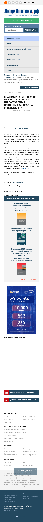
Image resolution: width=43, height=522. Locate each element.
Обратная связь (29, 419)
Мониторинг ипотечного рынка (15, 432)
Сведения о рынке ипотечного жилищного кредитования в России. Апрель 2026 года (21, 206)
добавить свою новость (21, 21)
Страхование (8, 441)
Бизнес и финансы (29, 454)
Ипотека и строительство (9, 450)
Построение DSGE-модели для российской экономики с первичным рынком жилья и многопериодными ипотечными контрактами (21, 254)
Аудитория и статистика (30, 496)
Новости (16, 75)
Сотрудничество (29, 416)
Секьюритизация (10, 454)
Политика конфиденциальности (10, 494)
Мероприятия (28, 465)
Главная (7, 75)
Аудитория (8, 422)
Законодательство (30, 449)
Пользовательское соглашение (10, 498)
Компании (7, 465)
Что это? (20, 473)
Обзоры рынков (10, 435)
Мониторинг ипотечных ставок (15, 430)
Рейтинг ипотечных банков (14, 438)
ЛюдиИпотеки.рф (17, 182)
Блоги (25, 462)
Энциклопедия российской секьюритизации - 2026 (21, 229)
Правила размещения (10, 501)
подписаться (30, 30)
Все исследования (28, 280)
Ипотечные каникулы (20, 128)
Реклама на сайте (28, 494)
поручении (25, 168)
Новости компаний (30, 452)
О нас (6, 416)
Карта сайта (8, 419)
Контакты (26, 498)
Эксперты (7, 462)
